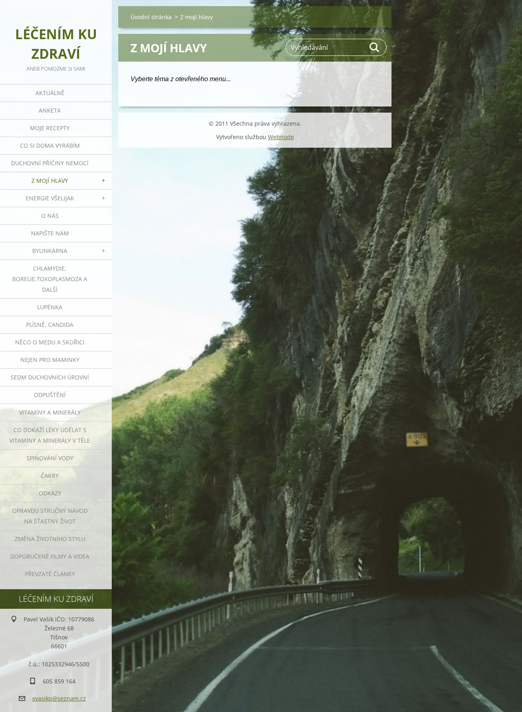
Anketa (50, 110)
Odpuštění (50, 395)
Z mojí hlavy (49, 180)
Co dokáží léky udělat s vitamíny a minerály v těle (49, 435)
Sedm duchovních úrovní (50, 377)
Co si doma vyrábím (50, 145)
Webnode (281, 137)
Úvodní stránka (151, 17)
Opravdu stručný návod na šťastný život (50, 516)
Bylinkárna (49, 251)
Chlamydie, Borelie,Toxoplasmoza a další (49, 278)
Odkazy (50, 493)
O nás (50, 216)
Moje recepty (50, 128)
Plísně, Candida (49, 324)
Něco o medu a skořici (49, 342)
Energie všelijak (50, 198)
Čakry (50, 475)
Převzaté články (50, 574)
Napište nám (50, 233)
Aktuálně (49, 93)
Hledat (374, 47)
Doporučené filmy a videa (49, 556)
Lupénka (49, 307)
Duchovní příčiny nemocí (49, 163)
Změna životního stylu (50, 539)
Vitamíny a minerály (50, 412)
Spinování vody (50, 458)
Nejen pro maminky (50, 360)
